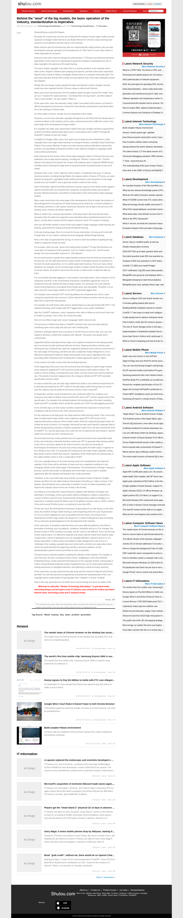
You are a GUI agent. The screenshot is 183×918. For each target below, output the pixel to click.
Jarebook (122, 893)
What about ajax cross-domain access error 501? (144, 214)
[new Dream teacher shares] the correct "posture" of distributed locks (153, 137)
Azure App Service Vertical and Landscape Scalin (144, 336)
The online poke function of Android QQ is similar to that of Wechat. (152, 457)
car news (123, 890)
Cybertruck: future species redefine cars (140, 606)
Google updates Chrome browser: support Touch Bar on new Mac (151, 486)
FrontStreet (123, 895)
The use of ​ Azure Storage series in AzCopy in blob (145, 327)
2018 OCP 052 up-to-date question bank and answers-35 (148, 251)
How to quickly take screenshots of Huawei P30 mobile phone (150, 447)
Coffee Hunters (133, 893)
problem (75, 615)
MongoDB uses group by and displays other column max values (151, 275)
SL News (114, 893)
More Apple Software (153, 468)
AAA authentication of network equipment (141, 79)
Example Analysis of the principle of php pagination (145, 228)
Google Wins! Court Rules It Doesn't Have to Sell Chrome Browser (79, 704)
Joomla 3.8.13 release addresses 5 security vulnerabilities (148, 544)
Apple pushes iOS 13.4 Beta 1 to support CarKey (144, 495)
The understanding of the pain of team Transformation (146, 166)
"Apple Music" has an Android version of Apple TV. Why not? (149, 414)
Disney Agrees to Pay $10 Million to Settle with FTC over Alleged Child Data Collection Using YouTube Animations (104, 680)
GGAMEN (132, 895)
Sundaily (143, 893)
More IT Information (105, 877)
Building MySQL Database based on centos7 (142, 308)
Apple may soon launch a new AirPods (140, 356)
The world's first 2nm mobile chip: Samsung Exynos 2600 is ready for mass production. (90, 656)
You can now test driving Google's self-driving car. (144, 366)
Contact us (95, 890)
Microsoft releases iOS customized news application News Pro (150, 500)
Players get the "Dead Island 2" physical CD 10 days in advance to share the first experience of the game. (100, 807)
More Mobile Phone (154, 353)
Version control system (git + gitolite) (138, 132)
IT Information (101, 26)
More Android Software (152, 410)
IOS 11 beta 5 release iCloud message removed (144, 505)
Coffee (104, 895)
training (55, 615)
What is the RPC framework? (135, 219)
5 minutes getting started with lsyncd (138, 303)
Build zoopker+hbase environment (62, 727)
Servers (97, 11)
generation (86, 615)
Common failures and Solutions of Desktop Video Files (147, 113)
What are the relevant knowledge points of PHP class (146, 190)
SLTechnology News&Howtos (49, 26)
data (62, 615)
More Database (156, 237)
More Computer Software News (148, 526)
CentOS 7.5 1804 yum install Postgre (139, 266)
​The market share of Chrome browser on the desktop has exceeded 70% (82, 632)
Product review (109, 890)
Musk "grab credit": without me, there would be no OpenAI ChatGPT (80, 855)
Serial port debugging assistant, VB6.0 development (145, 156)
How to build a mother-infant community (140, 142)
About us (84, 890)
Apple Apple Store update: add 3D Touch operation (145, 476)
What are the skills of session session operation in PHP (147, 195)
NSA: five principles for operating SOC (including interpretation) (150, 84)
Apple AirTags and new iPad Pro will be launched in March (148, 361)
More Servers (157, 293)
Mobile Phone (111, 11)
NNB (99, 895)
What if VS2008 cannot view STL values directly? (144, 200)
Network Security (28, 11)
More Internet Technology (151, 124)
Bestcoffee (106, 893)
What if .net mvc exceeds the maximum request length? (147, 223)
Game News (113, 895)
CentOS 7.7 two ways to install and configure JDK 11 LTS (148, 313)
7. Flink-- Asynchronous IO (134, 161)
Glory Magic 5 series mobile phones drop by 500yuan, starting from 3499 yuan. (86, 831)
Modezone (92, 895)
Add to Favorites (139, 4)
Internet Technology (49, 11)
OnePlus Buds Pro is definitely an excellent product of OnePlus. (151, 380)
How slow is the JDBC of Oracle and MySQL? (143, 170)
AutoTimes (97, 893)
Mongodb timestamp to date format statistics (142, 280)
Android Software (130, 11)
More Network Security (152, 67)
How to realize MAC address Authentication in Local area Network (152, 108)
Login (150, 4)
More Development (154, 182)
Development (68, 11)
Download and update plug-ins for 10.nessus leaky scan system (151, 75)
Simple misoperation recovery (136, 247)
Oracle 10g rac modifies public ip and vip (140, 242)
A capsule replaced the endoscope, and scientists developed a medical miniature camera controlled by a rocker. (103, 760)
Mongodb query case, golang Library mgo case (143, 285)
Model (47, 615)
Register (158, 4)
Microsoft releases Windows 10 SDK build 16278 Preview (148, 563)
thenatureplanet (137, 890)
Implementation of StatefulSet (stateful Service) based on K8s (150, 331)
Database (83, 11)
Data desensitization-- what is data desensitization (145, 89)
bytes (67, 615)
